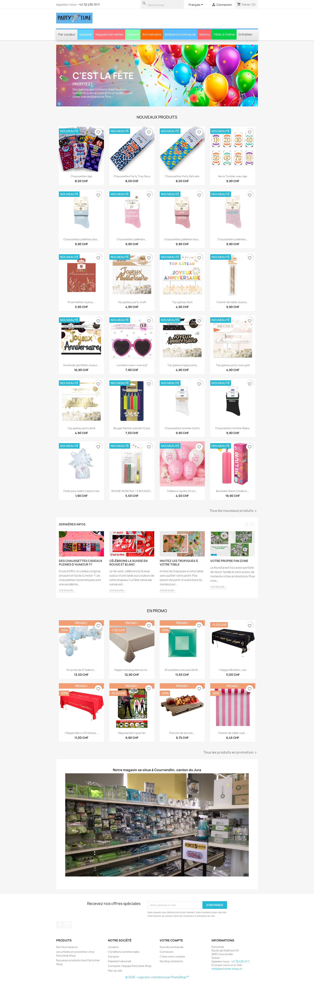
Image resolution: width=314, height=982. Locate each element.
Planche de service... (182, 732)
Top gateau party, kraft (132, 302)
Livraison (113, 947)
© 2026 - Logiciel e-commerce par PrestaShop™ (157, 977)
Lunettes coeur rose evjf (131, 365)
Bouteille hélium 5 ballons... (232, 491)
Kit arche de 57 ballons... (81, 670)
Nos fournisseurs (67, 947)
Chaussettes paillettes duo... (81, 239)
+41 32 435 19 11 (89, 5)
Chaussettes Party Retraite (182, 176)
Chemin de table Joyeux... (233, 302)
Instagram (68, 924)
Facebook (60, 924)
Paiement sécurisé (119, 961)
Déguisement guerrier (132, 732)
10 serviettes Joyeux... (81, 302)
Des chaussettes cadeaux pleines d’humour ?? (80, 562)
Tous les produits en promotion (231, 752)
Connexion (167, 951)
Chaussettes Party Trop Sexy (131, 176)
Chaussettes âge (81, 176)
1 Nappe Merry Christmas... (81, 732)
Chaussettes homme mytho (182, 428)
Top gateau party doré (81, 428)
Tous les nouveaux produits (234, 511)
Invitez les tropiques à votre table (179, 562)
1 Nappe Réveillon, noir (232, 670)
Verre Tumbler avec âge (232, 176)
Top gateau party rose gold (232, 365)
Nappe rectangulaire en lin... (131, 670)
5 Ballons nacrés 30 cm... (182, 491)
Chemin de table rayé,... (232, 732)
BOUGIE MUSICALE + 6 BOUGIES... (131, 491)
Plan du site (115, 970)
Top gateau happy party (182, 365)
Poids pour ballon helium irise (81, 491)
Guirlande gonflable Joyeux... (81, 365)
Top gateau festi (182, 302)
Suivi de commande (172, 947)
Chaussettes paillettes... (131, 239)
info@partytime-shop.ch (227, 968)
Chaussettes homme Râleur (232, 428)
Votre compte (171, 940)
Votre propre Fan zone (229, 561)
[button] (71, 75)
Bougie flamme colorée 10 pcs (131, 428)
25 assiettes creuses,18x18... (182, 670)
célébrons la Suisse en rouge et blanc (128, 562)
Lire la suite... (67, 590)
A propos (113, 956)
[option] (157, 75)
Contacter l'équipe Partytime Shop (129, 966)
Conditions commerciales (124, 951)
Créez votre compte (172, 956)
